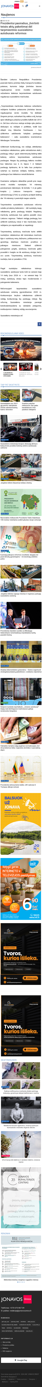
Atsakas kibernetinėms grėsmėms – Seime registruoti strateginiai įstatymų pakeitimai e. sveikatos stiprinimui (21, 671)
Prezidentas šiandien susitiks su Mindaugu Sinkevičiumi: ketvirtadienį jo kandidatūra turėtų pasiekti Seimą (18, 633)
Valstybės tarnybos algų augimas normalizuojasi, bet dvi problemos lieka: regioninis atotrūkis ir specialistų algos (20, 748)
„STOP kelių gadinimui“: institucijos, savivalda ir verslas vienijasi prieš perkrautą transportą (21, 973)
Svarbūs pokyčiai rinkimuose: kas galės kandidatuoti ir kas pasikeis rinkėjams (30, 407)
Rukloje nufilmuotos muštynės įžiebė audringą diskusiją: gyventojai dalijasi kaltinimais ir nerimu (21, 1279)
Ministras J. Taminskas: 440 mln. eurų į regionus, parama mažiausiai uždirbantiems (18, 899)
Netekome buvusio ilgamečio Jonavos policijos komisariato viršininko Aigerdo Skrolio (21, 1314)
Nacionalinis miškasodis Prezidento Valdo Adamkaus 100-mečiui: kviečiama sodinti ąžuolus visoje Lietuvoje (20, 519)
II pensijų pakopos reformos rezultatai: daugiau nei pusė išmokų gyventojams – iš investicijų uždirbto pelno (19, 557)
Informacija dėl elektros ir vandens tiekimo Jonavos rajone (21, 1348)
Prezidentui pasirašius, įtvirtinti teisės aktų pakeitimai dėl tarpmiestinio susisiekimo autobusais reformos (19, 28)
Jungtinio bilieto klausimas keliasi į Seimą (16, 483)
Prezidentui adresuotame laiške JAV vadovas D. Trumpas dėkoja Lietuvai (18, 786)
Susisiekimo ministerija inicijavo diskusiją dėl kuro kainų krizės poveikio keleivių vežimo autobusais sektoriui (19, 446)
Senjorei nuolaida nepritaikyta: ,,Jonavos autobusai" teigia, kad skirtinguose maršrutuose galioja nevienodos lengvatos (19, 709)
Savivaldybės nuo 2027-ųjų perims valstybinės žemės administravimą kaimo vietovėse (9, 407)
